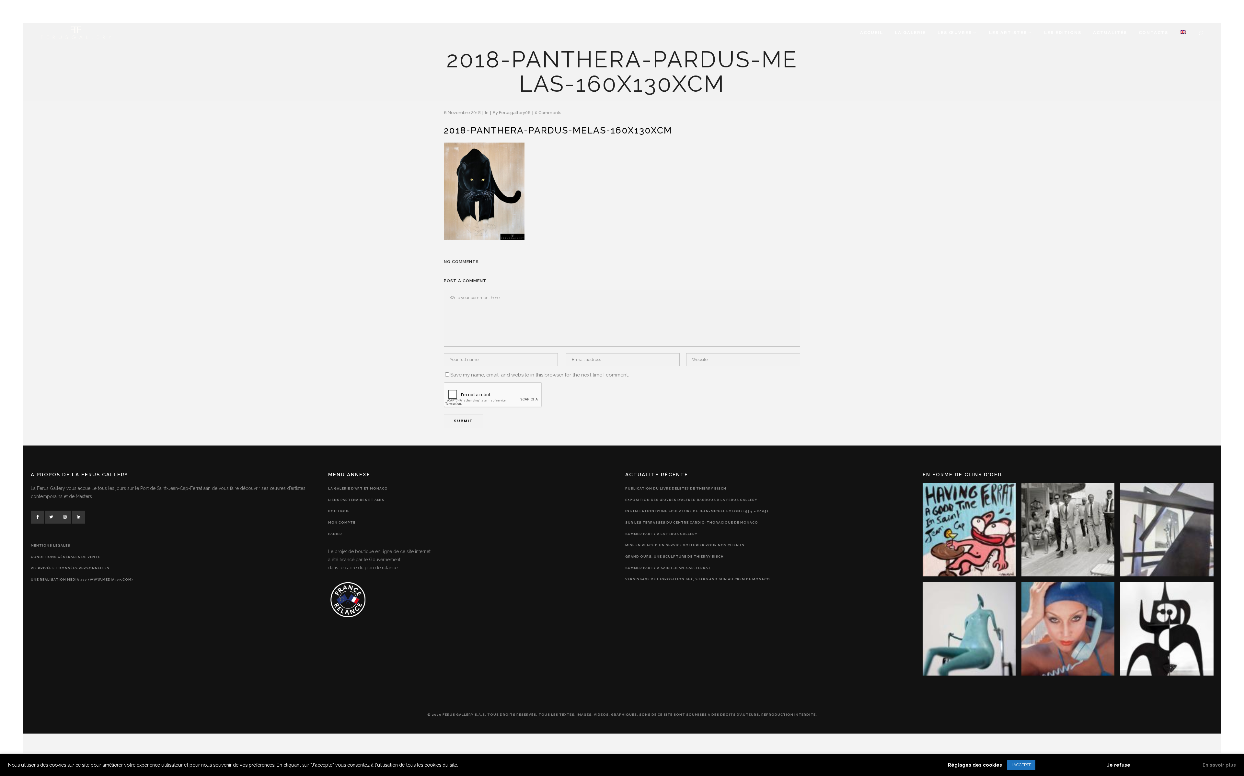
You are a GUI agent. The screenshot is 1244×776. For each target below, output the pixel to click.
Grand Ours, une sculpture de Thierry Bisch (674, 556)
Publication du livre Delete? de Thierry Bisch (675, 488)
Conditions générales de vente (65, 557)
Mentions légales (50, 545)
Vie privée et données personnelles (70, 568)
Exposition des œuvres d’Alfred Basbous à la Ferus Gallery (691, 500)
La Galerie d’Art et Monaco (358, 488)
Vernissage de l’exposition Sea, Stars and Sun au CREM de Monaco (697, 579)
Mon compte (341, 522)
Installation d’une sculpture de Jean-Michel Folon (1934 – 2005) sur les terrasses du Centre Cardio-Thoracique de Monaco (696, 516)
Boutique (339, 511)
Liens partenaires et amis (356, 500)
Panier (335, 534)
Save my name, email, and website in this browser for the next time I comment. (539, 375)
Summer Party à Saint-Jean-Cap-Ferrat (668, 568)
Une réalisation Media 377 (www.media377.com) (82, 579)
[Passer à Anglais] (1183, 32)
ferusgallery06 (515, 112)
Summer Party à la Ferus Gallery (661, 534)
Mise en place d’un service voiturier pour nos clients (684, 545)
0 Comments (548, 112)
